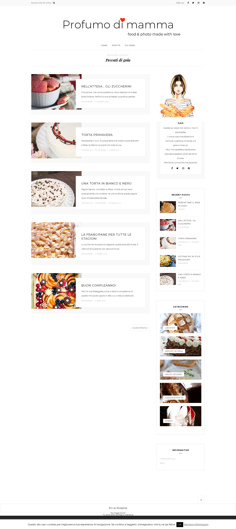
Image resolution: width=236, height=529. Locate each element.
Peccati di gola (86, 101)
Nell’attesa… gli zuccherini (106, 86)
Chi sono (130, 45)
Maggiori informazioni (196, 524)
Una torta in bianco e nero (106, 183)
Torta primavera (97, 135)
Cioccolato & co (87, 150)
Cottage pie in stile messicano (189, 258)
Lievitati (181, 209)
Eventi (169, 421)
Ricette (116, 45)
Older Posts (139, 328)
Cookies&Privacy (168, 458)
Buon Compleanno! (98, 285)
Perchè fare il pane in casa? (189, 204)
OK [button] (179, 524)
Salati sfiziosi (183, 263)
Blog (162, 463)
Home (104, 45)
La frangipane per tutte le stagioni (106, 236)
